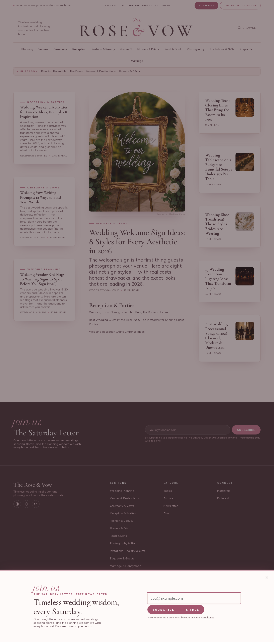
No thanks (208, 617)
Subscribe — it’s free (176, 609)
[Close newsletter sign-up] (267, 577)
